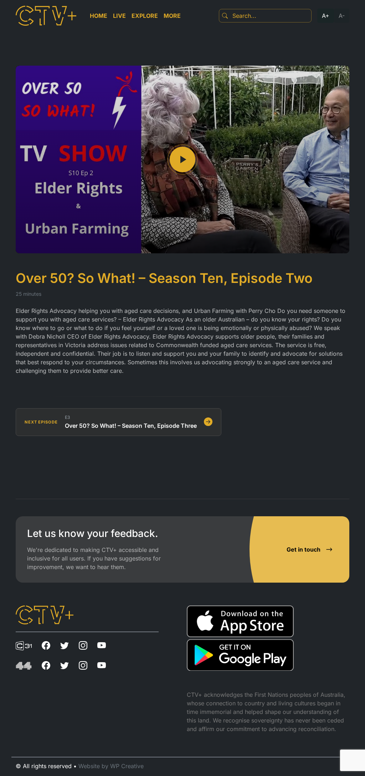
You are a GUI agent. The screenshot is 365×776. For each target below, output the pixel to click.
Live (119, 15)
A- (342, 15)
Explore (145, 15)
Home (98, 15)
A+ (325, 15)
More (172, 15)
